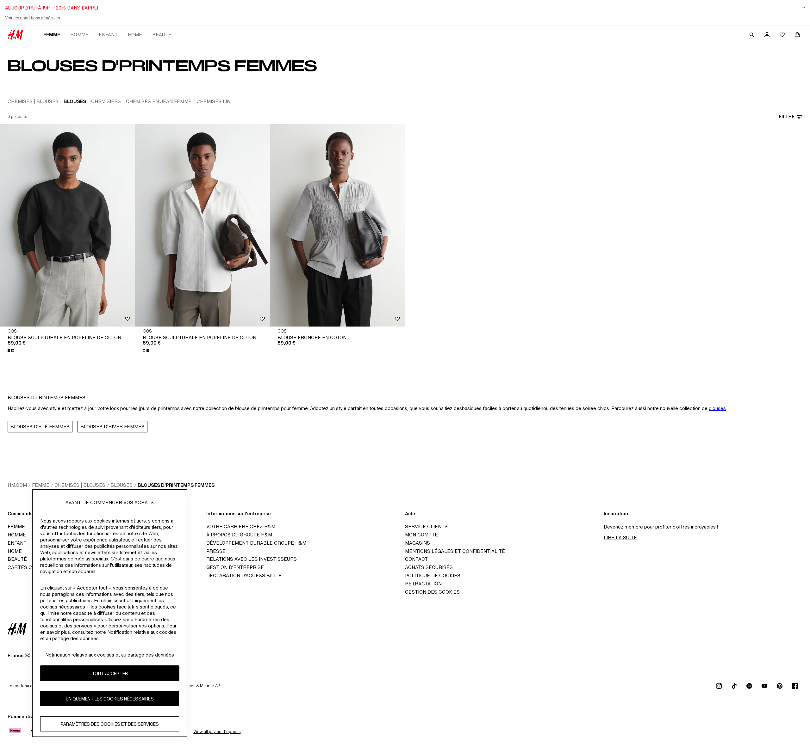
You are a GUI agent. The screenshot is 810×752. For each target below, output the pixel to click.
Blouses (121, 485)
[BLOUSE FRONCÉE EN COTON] (337, 225)
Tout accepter (110, 673)
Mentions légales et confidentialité (455, 551)
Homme (79, 34)
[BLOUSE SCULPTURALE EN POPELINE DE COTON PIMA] (67, 225)
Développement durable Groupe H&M (256, 543)
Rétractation (423, 583)
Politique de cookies (432, 575)
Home (135, 34)
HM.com (17, 485)
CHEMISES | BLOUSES (79, 485)
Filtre (787, 116)
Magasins (417, 543)
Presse (216, 551)
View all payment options (216, 731)
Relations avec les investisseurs (251, 559)
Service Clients (426, 526)
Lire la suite (620, 537)
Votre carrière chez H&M (240, 526)
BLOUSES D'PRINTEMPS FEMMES (176, 485)
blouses (717, 408)
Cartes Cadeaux (29, 567)
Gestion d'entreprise (235, 567)
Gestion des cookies (432, 592)
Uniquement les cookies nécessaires (110, 698)
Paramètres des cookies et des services (110, 724)
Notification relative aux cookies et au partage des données (109, 654)
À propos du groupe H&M (239, 534)
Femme (51, 34)
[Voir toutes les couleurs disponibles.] (11, 350)
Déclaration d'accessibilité (244, 575)
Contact (416, 559)
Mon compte (421, 534)
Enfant (108, 34)
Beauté (161, 34)
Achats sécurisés (429, 567)
